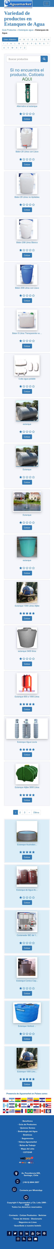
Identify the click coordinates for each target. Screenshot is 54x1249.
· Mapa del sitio (27, 1149)
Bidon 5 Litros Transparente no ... (27, 333)
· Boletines (27, 1135)
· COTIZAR (27, 1152)
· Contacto (13, 1215)
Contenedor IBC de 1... (27, 935)
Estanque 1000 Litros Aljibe (27, 605)
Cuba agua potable (27, 378)
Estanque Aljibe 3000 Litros (27, 787)
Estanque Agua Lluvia (27, 741)
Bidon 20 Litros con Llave (27, 151)
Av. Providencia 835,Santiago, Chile (30, 1174)
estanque (27, 424)
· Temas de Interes (20, 1219)
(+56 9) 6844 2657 (31, 1182)
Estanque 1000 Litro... (27, 1071)
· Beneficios (27, 1121)
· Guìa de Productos (27, 1124)
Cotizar (27, 119)
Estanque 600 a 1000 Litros (27, 696)
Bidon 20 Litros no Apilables (27, 196)
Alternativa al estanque (27, 106)
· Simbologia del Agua (27, 1131)
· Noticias (41, 1215)
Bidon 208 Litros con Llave (27, 287)
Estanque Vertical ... (27, 1025)
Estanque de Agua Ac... (27, 889)
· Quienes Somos (27, 1128)
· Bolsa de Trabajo (27, 1145)
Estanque (27, 469)
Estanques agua (25, 29)
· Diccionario (36, 1219)
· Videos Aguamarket (27, 1142)
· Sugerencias (27, 1138)
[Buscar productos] (44, 59)
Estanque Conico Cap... (27, 980)
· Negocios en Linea (27, 1222)
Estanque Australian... (27, 844)
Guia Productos (9, 29)
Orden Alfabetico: (10, 39)
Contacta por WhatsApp (31, 1190)
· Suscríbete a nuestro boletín (27, 1226)
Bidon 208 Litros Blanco (27, 242)
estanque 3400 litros (27, 651)
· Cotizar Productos (27, 1215)
